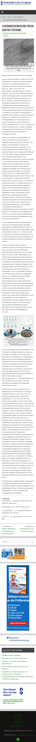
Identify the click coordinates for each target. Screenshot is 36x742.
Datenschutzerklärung (18, 726)
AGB (17, 724)
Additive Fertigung (18, 17)
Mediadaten (17, 714)
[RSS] (18, 739)
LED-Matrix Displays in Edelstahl (11, 655)
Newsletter (18, 717)
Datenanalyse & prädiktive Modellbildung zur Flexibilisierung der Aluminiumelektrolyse (9, 529)
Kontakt (17, 719)
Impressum (17, 722)
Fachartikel (22, 33)
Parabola (19, 735)
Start (4, 17)
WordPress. (28, 735)
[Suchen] (32, 542)
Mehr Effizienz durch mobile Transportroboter (14, 658)
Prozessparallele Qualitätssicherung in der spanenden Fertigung (27, 528)
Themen (9, 17)
